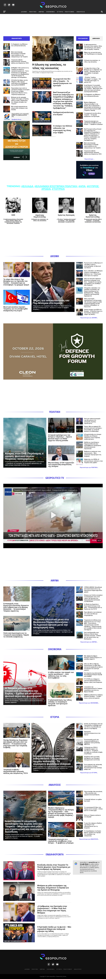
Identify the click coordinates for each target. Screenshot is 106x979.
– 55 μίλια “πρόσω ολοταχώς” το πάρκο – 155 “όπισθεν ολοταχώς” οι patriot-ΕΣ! (66, 220)
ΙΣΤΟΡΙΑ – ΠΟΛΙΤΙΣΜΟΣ (65, 12)
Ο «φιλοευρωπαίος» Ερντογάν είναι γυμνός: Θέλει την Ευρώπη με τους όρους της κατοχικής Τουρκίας (13, 221)
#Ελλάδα (27, 186)
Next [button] (26, 157)
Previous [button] (23, 157)
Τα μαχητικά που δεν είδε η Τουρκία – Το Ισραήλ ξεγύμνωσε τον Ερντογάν (93, 220)
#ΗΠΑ (81, 186)
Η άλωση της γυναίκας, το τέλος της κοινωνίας (39, 219)
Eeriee (64, 976)
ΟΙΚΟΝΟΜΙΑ (50, 12)
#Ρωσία (46, 188)
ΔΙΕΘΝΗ (24, 12)
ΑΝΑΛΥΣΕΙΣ (81, 12)
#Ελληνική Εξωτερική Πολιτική (55, 186)
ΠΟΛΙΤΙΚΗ (32, 12)
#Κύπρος (93, 186)
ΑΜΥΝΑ (41, 12)
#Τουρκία (58, 188)
